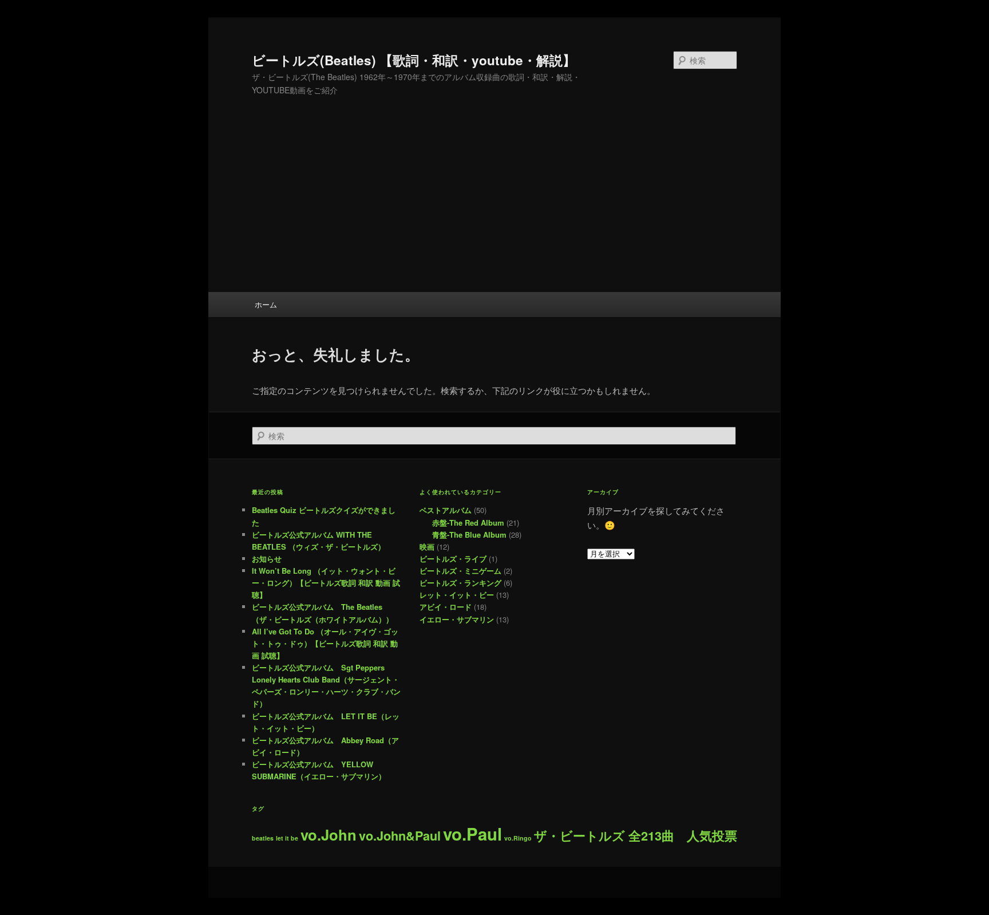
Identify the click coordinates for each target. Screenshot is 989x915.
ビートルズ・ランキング (460, 582)
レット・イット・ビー (457, 594)
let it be (287, 838)
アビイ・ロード (446, 606)
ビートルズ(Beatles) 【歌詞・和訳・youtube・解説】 (414, 60)
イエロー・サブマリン (457, 619)
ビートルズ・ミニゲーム (460, 570)
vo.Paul (472, 834)
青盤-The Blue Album (469, 534)
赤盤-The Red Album (468, 522)
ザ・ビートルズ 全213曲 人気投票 (635, 836)
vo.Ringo (518, 838)
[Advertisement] (494, 206)
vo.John (328, 834)
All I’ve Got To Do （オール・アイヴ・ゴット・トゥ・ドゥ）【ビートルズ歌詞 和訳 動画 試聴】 (325, 643)
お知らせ (267, 558)
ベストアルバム (446, 509)
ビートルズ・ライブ (453, 558)
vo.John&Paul (400, 836)
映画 (427, 546)
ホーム (266, 304)
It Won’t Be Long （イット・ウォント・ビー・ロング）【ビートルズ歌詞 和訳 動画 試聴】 (326, 582)
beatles (263, 838)
